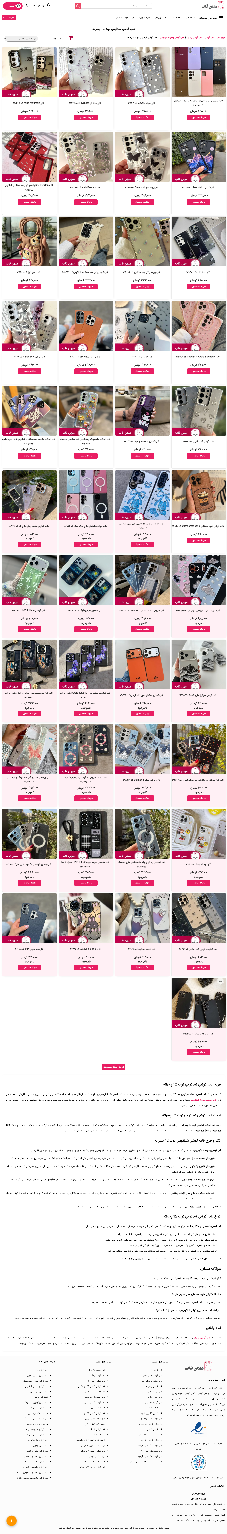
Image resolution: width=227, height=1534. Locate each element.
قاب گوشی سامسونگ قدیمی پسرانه (32, 1472)
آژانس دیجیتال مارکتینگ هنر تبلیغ (72, 1528)
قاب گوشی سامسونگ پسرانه (92, 1467)
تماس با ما (95, 17)
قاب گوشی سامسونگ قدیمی (35, 1467)
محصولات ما (176, 17)
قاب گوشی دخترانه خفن (151, 1381)
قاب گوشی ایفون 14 (96, 1408)
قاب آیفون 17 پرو (154, 1397)
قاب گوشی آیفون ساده (38, 1445)
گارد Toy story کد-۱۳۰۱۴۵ (198, 864)
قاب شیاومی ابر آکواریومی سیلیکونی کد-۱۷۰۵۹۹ (198, 610)
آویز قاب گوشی (98, 1435)
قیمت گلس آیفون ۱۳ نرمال (93, 1445)
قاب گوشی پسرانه (194, 37)
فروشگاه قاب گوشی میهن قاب (211, 1388)
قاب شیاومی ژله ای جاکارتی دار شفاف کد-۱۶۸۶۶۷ (141, 610)
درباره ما (106, 17)
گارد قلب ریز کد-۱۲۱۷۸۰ (141, 357)
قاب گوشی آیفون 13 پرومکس (35, 1402)
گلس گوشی (189, 1393)
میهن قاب (221, 37)
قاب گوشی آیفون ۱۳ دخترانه (149, 1435)
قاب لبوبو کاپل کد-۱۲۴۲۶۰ (28, 272)
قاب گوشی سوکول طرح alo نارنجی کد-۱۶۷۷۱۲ (141, 695)
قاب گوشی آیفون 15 (96, 1381)
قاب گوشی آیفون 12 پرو (94, 1413)
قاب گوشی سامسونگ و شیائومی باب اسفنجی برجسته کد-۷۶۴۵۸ (85, 441)
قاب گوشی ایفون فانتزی (37, 1451)
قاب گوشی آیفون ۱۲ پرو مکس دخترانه (145, 1461)
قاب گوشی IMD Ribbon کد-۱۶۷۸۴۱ (28, 610)
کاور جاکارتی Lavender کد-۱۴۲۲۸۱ (85, 103)
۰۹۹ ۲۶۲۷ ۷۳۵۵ (198, 1499)
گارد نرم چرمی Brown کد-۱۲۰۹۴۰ (85, 357)
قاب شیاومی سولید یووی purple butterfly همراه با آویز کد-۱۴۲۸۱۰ (85, 695)
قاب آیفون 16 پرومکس (151, 1413)
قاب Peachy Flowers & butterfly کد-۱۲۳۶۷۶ (198, 357)
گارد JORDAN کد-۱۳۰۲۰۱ (198, 272)
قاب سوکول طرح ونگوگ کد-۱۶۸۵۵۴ (85, 610)
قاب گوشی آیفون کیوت (38, 1440)
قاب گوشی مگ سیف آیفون (150, 1445)
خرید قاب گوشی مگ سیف (150, 1440)
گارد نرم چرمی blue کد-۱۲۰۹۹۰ (29, 949)
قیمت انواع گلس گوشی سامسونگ (89, 1440)
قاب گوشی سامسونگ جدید (150, 1418)
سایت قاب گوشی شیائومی (36, 1424)
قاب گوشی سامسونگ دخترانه (35, 1456)
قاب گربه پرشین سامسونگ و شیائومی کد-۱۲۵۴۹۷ (85, 272)
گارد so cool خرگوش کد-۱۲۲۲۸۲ (85, 949)
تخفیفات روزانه (9, 17)
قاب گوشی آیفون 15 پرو (94, 1402)
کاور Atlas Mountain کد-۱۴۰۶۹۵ (28, 103)
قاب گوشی (209, 37)
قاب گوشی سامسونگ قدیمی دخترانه (32, 1478)
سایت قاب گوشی (154, 1408)
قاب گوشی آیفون (154, 1370)
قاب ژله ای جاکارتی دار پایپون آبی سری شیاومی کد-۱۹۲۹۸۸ (141, 526)
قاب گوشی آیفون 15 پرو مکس (91, 1386)
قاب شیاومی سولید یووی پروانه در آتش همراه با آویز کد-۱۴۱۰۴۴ (29, 695)
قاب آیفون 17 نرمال (153, 1402)
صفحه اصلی (190, 17)
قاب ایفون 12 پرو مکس (94, 1397)
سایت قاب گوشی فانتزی (94, 1424)
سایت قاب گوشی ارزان (95, 1418)
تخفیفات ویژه (145, 17)
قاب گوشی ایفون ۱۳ (153, 1429)
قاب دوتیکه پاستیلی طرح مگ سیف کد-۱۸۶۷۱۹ (85, 526)
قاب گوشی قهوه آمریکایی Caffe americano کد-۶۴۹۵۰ (198, 526)
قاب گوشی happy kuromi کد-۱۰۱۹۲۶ (141, 441)
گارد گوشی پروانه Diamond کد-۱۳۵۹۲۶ (141, 780)
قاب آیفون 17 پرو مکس (151, 1391)
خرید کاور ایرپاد (41, 1397)
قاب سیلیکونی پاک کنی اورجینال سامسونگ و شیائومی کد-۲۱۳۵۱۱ (198, 103)
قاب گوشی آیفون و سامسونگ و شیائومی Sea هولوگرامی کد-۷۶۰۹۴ (28, 441)
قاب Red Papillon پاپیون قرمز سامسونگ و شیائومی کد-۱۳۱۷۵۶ (28, 187)
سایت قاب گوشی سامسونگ (36, 1418)
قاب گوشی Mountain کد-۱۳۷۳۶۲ (198, 187)
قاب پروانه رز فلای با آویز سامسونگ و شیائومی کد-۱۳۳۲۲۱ (28, 780)
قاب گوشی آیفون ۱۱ (39, 1408)
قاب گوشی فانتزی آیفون (37, 1375)
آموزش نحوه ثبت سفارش (125, 17)
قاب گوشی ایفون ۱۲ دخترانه (93, 1451)
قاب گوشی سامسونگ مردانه (36, 1461)
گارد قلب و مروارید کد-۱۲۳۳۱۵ (142, 949)
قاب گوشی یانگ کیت (95, 1375)
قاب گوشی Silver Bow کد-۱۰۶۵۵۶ (28, 357)
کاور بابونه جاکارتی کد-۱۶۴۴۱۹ (141, 103)
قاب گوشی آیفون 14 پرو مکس (91, 1391)
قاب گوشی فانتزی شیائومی (36, 1386)
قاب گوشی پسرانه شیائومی (172, 37)
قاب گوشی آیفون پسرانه (37, 1435)
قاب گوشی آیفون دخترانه (37, 1429)
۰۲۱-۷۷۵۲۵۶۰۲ (198, 1494)
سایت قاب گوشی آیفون (37, 1413)
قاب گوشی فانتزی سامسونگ (35, 1381)
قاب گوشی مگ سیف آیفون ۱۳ (148, 1456)
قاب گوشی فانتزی (40, 1370)
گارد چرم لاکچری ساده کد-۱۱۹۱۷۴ (198, 1033)
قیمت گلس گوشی (97, 1456)
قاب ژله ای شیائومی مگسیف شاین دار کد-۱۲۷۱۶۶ (28, 864)
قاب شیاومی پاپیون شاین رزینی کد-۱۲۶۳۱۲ (198, 949)
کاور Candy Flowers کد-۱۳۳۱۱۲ (85, 187)
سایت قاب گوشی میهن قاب (132, 1528)
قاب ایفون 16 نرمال (96, 1370)
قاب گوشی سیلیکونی (39, 1391)
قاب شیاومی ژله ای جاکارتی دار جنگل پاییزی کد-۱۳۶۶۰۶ (198, 780)
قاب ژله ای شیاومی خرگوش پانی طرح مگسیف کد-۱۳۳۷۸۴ (85, 780)
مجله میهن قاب (161, 17)
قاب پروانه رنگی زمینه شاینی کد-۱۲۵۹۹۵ (141, 272)
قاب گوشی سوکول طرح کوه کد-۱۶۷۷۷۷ (197, 695)
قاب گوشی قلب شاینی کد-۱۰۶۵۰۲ (198, 441)
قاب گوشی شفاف (97, 1429)
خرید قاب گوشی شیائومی (150, 1424)
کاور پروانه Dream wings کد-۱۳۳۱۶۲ (141, 187)
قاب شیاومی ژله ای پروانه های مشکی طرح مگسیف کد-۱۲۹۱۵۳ (141, 864)
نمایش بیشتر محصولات (113, 1067)
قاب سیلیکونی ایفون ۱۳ (151, 1451)
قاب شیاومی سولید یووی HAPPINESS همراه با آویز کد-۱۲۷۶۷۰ (85, 864)
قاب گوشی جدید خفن (152, 1375)
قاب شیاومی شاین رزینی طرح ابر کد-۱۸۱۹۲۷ (29, 526)
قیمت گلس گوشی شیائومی (93, 1461)
